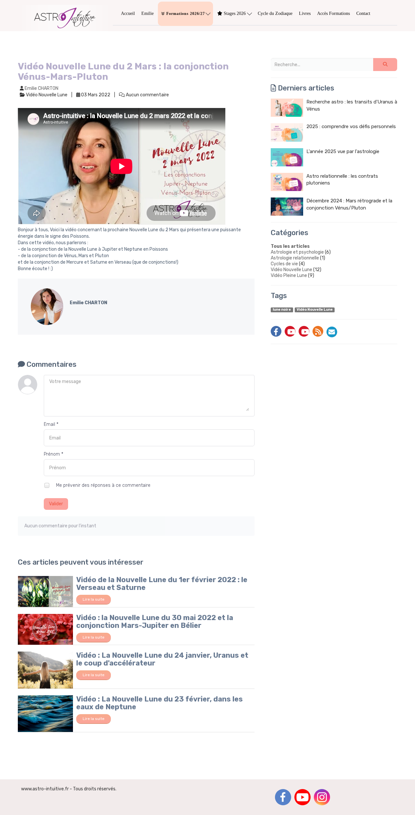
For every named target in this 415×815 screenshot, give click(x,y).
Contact (363, 13)
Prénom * (53, 454)
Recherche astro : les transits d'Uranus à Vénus (351, 105)
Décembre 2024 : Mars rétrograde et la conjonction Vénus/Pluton (349, 204)
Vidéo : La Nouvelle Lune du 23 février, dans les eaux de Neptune (159, 703)
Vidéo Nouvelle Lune (291, 269)
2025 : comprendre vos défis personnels (351, 126)
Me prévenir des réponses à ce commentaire (102, 485)
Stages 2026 (234, 13)
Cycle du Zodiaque (275, 13)
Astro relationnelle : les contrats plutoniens (342, 179)
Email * (51, 424)
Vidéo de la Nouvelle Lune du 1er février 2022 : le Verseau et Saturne (161, 583)
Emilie (147, 13)
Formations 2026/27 (185, 13)
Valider (56, 504)
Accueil (128, 13)
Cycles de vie (284, 264)
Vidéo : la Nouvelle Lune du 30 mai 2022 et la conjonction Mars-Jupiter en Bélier (154, 621)
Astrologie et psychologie (297, 252)
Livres (305, 13)
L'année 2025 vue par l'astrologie (342, 151)
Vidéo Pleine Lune (289, 275)
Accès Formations (333, 13)
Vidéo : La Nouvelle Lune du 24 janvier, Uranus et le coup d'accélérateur (162, 659)
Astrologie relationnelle (295, 258)
